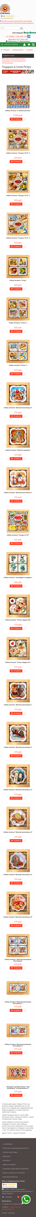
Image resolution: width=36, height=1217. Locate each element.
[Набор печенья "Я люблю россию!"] (18, 96)
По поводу (29, 50)
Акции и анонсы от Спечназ (14, 1173)
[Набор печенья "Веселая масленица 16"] (18, 903)
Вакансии (6, 1156)
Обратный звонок (25, 41)
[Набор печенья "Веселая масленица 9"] (18, 733)
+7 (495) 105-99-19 (16, 36)
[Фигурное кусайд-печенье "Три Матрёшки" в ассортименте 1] (18, 1073)
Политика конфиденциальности (16, 1148)
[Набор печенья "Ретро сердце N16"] (18, 606)
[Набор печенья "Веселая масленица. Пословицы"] (18, 945)
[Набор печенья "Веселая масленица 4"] (18, 393)
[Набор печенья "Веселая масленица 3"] (18, 478)
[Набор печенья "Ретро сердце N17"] (18, 648)
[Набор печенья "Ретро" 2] (18, 351)
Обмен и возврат (9, 1165)
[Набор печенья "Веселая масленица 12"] (18, 775)
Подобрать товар (8, 56)
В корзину (17, 119)
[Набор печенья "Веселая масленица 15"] (18, 860)
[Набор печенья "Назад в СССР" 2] (18, 139)
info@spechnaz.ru (13, 41)
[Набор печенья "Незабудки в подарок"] (18, 563)
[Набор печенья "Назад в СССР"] (18, 521)
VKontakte (8, 1197)
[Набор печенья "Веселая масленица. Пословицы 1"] (18, 988)
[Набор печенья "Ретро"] (18, 266)
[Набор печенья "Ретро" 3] (18, 309)
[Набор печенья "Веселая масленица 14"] (18, 818)
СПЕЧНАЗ (6, 50)
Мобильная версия (10, 1177)
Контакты (6, 1160)
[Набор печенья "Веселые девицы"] (18, 436)
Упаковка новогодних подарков (15, 1169)
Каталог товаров (11, 44)
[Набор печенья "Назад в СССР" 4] (18, 224)
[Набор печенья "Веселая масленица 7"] (18, 691)
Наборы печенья (17, 50)
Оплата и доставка (10, 1152)
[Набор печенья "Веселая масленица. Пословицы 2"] (18, 1030)
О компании (7, 1144)
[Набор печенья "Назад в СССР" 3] (18, 181)
